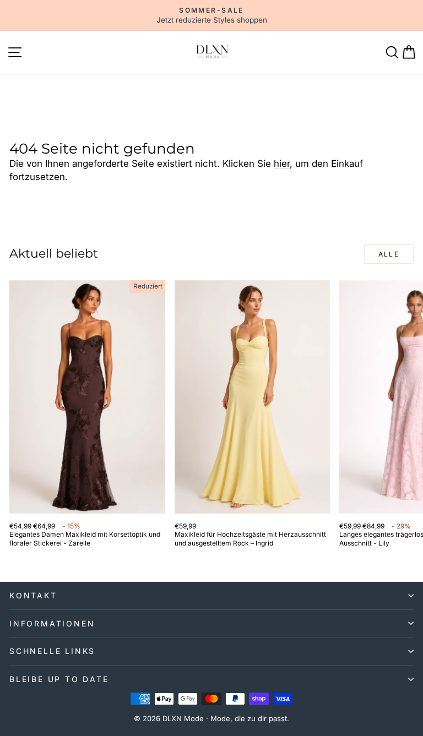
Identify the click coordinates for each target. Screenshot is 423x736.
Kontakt (33, 595)
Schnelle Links (52, 651)
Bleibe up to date (59, 679)
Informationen (52, 623)
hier (282, 163)
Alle (389, 254)
